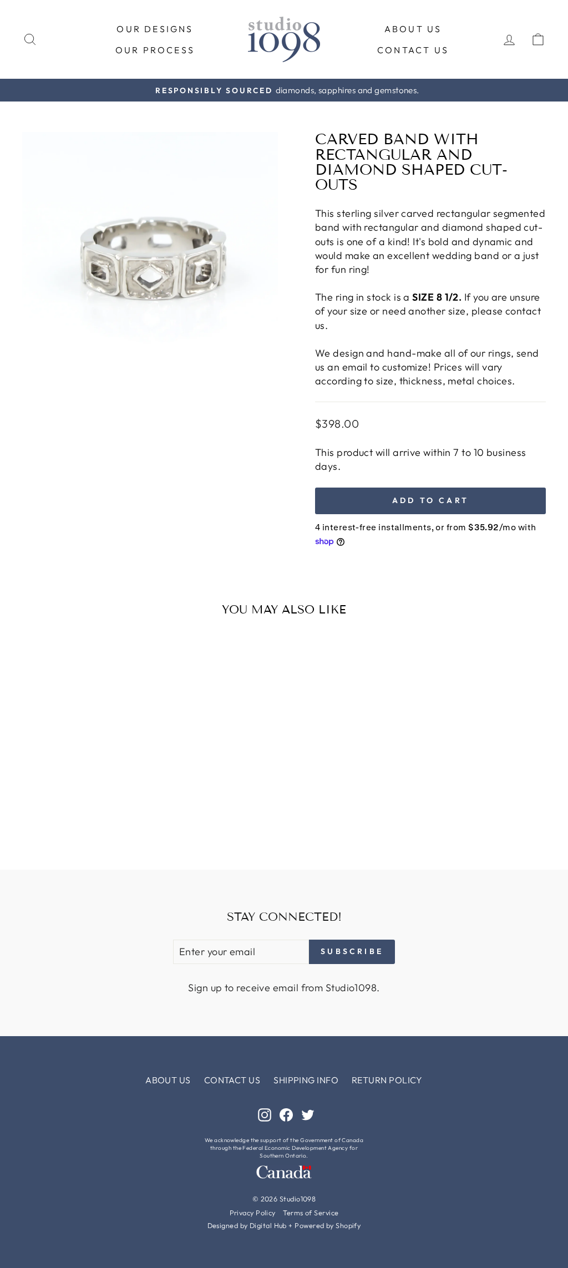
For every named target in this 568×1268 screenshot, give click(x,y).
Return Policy (387, 1080)
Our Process (155, 49)
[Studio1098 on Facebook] (286, 1114)
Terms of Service (310, 1212)
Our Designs (154, 28)
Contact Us (413, 49)
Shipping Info (305, 1080)
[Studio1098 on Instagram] (264, 1114)
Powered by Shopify (328, 1225)
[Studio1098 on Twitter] (308, 1114)
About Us (413, 28)
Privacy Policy (253, 1212)
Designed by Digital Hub (247, 1225)
